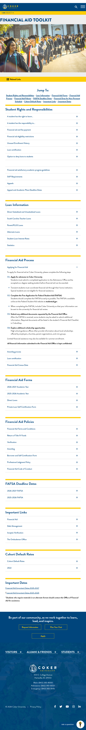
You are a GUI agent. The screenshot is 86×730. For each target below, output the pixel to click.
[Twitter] (60, 707)
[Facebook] (55, 707)
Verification (42, 442)
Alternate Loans (42, 232)
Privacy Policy (35, 706)
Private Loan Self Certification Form (42, 407)
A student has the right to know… (42, 116)
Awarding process (42, 351)
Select (8, 13)
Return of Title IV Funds (42, 435)
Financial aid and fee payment (42, 130)
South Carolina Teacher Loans (42, 218)
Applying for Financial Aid (42, 267)
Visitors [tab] (11, 652)
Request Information (30, 627)
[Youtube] (67, 707)
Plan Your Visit (56, 627)
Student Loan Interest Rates (42, 238)
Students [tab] (68, 652)
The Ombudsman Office (42, 539)
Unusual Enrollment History (42, 143)
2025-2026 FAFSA (42, 497)
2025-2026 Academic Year (42, 393)
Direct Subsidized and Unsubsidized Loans (42, 212)
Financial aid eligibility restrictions (42, 136)
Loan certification (42, 150)
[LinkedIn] (79, 707)
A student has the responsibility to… (42, 123)
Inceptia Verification (42, 532)
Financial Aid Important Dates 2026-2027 (22, 587)
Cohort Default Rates (42, 561)
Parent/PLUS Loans (42, 225)
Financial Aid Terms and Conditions (42, 429)
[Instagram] (73, 707)
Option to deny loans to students (42, 156)
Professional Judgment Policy (42, 462)
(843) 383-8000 (46, 682)
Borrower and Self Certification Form (42, 455)
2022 (42, 568)
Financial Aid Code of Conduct (42, 469)
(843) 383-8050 (48, 685)
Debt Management (42, 526)
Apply (43, 635)
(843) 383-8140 (48, 688)
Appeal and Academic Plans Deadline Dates (42, 190)
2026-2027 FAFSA (42, 491)
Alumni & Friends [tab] (39, 652)
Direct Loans (42, 400)
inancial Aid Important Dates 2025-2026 (22, 592)
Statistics (42, 245)
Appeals (42, 183)
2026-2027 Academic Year (42, 387)
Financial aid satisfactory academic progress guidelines (42, 170)
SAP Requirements (42, 176)
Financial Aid (42, 519)
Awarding (42, 449)
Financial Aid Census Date (42, 365)
